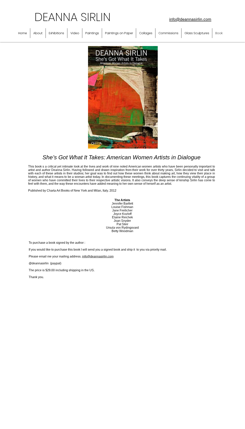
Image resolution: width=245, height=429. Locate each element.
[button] (38, 33)
